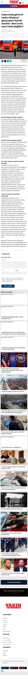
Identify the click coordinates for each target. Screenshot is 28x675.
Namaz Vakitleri (7, 640)
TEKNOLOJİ (22, 37)
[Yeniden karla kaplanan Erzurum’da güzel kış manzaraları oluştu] (14, 341)
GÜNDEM (12, 35)
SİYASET (16, 37)
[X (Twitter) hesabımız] (13, 593)
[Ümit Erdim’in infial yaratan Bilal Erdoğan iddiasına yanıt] (14, 565)
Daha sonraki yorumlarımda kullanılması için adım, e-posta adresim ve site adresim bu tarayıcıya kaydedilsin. (13, 279)
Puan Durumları (7, 644)
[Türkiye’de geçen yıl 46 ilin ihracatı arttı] (14, 382)
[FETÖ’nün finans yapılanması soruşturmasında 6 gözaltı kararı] (14, 545)
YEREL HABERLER (6, 631)
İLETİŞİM (5, 655)
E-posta (17, 270)
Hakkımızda (5, 651)
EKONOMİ (22, 34)
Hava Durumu (6, 638)
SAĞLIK (12, 37)
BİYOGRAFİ (7, 34)
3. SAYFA (3, 32)
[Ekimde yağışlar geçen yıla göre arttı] (14, 499)
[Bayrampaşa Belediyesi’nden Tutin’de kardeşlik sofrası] (14, 310)
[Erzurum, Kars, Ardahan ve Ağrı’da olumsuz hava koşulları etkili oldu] (14, 478)
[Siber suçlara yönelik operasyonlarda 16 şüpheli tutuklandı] (14, 423)
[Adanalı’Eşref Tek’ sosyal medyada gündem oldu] (14, 522)
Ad (3, 270)
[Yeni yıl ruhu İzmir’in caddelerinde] (14, 441)
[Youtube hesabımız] (18, 593)
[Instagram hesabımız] (15, 593)
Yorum (4, 260)
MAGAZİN (8, 37)
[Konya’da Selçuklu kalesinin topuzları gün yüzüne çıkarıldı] (14, 457)
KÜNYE (4, 653)
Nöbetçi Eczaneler (7, 642)
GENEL (7, 35)
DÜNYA (12, 34)
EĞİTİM (16, 34)
